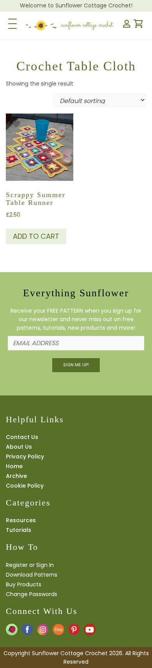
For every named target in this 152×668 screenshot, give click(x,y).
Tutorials (18, 530)
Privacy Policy (25, 456)
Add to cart (36, 236)
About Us (19, 447)
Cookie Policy (25, 486)
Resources (21, 520)
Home (14, 466)
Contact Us (22, 437)
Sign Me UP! (76, 365)
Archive (16, 476)
